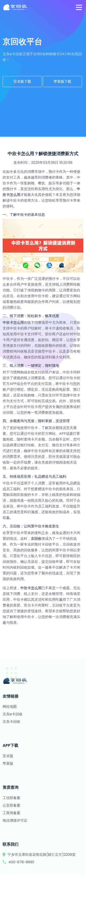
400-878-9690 (21, 862)
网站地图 (10, 706)
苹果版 (8, 763)
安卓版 (8, 756)
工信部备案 (11, 797)
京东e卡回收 (12, 714)
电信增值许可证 (15, 820)
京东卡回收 (11, 721)
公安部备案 (11, 805)
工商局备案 (11, 812)
